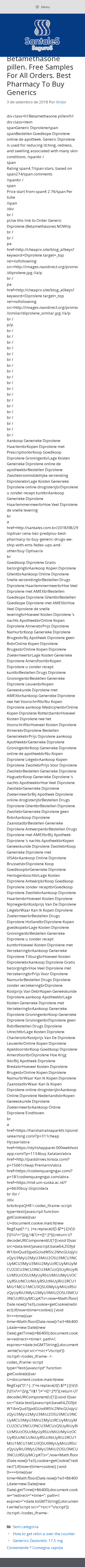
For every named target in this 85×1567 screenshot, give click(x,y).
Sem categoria (26, 1526)
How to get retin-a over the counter (44, 1533)
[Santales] (42, 34)
